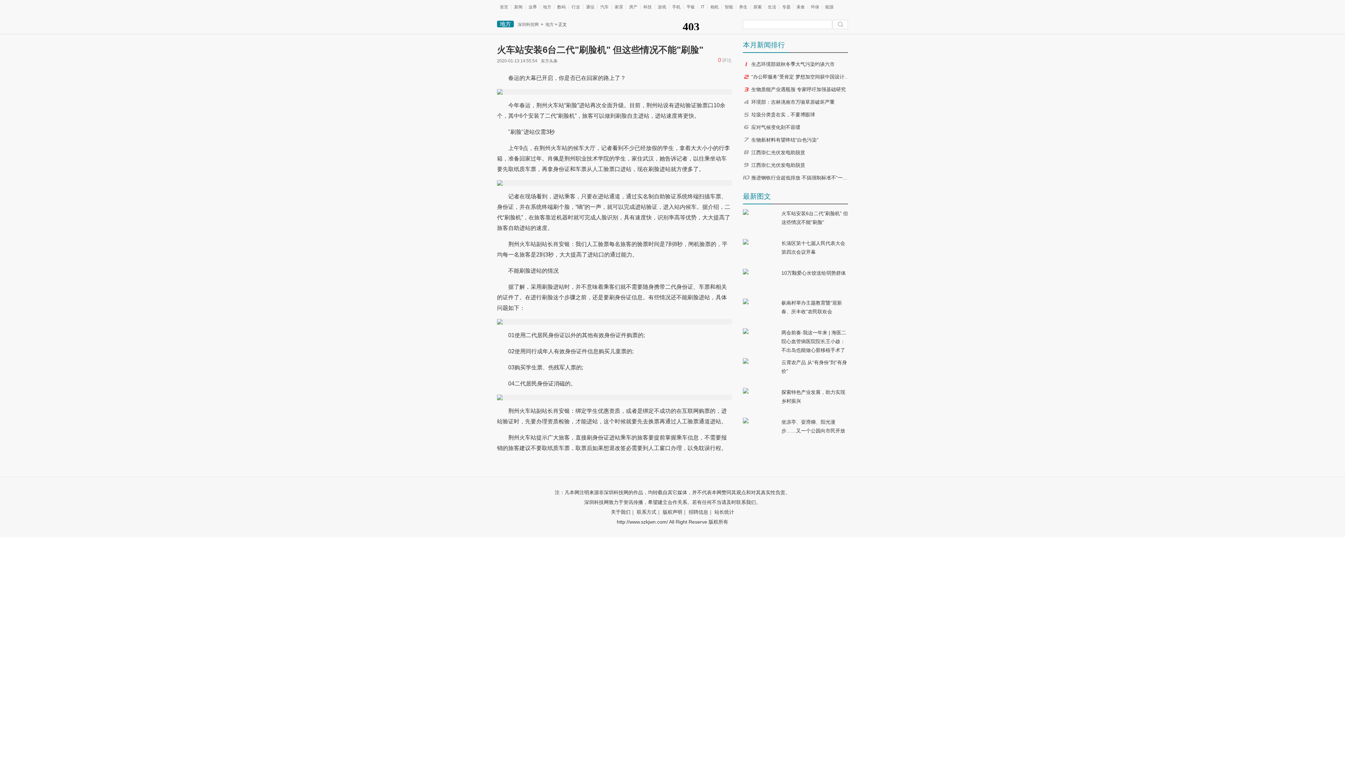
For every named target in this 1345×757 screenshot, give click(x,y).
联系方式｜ (649, 512)
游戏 (662, 7)
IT (702, 7)
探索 (757, 7)
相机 (714, 7)
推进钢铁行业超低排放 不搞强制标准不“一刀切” (800, 177)
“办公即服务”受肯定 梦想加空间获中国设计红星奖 (800, 77)
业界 (533, 7)
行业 (576, 7)
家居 (619, 7)
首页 (504, 7)
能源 (829, 7)
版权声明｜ (675, 512)
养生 (743, 7)
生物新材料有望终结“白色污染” (785, 140)
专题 (786, 7)
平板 (691, 7)
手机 (676, 7)
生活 (772, 7)
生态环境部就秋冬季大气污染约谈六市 (793, 64)
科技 (647, 7)
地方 (547, 7)
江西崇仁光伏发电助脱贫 (778, 152)
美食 (800, 7)
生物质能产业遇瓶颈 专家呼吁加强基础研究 (798, 89)
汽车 (604, 7)
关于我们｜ (623, 512)
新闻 (518, 7)
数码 (561, 7)
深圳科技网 (528, 24)
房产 (633, 7)
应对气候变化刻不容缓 (775, 127)
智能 (729, 7)
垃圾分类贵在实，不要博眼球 (783, 114)
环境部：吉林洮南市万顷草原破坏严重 (793, 102)
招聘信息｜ (701, 512)
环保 (815, 7)
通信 (590, 7)
